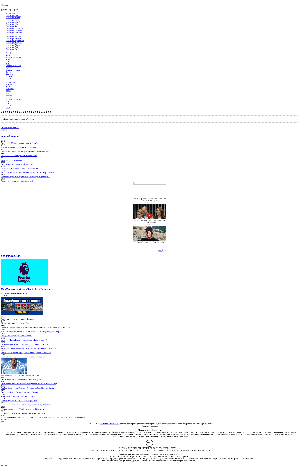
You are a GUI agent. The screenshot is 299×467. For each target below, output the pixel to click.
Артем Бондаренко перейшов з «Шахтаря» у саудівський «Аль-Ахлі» (28, 348)
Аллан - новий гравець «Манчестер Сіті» (17, 181)
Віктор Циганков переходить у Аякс (15, 323)
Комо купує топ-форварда (11, 160)
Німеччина (10, 89)
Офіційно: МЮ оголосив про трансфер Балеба (19, 143)
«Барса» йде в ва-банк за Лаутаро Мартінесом (19, 401)
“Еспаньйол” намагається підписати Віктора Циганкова (23, 413)
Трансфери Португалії (14, 28)
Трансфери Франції (13, 26)
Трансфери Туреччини (14, 32)
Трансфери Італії (12, 20)
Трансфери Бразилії (13, 39)
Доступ (8, 72)
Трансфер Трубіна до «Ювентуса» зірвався (18, 396)
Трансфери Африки (13, 45)
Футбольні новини (13, 68)
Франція (9, 95)
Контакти (9, 74)
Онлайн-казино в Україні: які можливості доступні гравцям (24, 344)
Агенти (9, 59)
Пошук (8, 78)
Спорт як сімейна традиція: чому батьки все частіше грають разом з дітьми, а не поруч (35, 327)
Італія (8, 93)
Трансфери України (13, 16)
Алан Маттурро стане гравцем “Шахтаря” (17, 319)
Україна (9, 84)
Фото (8, 61)
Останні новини (10, 136)
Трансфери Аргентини (15, 41)
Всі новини (10, 14)
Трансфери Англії (13, 18)
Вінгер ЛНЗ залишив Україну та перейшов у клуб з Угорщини (26, 353)
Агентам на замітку (13, 57)
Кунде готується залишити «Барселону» (17, 164)
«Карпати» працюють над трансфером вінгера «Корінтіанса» (25, 177)
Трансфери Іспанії (13, 22)
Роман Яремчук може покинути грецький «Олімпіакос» (23, 357)
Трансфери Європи (13, 36)
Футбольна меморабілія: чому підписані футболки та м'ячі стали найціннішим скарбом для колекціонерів (43, 417)
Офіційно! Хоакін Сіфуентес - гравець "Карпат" (20, 392)
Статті (8, 53)
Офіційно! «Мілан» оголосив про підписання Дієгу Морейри (25, 405)
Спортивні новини (13, 66)
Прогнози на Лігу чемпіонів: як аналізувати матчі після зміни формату (29, 384)
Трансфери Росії (12, 49)
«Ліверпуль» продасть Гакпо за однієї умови (18, 147)
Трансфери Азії (12, 47)
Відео (8, 64)
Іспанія (8, 91)
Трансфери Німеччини (15, 24)
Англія (8, 87)
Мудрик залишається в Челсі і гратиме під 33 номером (22, 409)
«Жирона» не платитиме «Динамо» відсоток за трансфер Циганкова (28, 173)
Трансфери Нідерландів (15, 30)
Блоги (8, 55)
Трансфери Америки (14, 43)
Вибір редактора (11, 255)
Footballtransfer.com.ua (109, 424)
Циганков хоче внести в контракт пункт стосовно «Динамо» (25, 151)
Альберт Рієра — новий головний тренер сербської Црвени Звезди (27, 388)
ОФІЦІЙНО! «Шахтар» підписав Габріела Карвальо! (22, 380)
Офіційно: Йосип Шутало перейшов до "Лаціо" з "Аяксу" (24, 340)
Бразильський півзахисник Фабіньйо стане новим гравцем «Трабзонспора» (31, 332)
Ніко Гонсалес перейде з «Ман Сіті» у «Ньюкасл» (20, 168)
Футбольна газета (13, 70)
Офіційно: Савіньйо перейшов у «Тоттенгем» (19, 156)
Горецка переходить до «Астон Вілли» (16, 336)
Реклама (9, 76)
